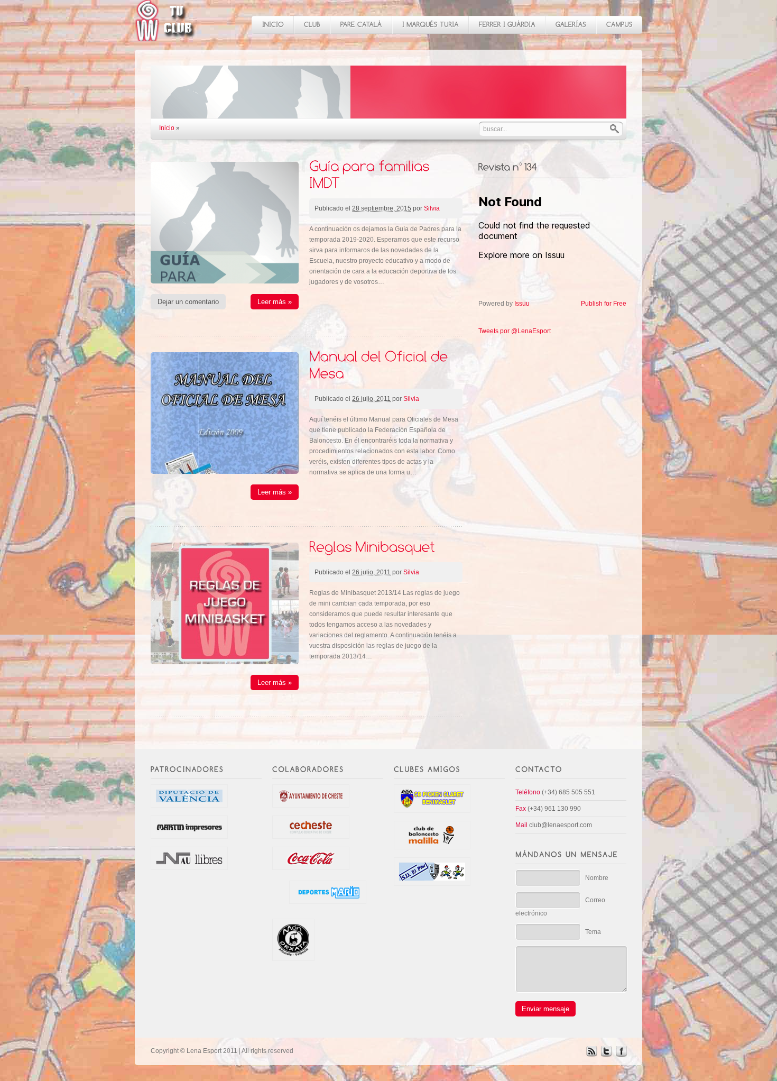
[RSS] (591, 1054)
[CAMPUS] (619, 25)
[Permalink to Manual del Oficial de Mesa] (380, 364)
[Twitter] (606, 1054)
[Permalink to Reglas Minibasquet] (372, 546)
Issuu (522, 303)
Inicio (166, 128)
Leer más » (274, 302)
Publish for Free (603, 303)
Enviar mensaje (545, 1009)
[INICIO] (272, 25)
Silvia (432, 208)
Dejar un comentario (188, 302)
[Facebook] (621, 1054)
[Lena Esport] (165, 35)
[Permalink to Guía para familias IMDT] (371, 174)
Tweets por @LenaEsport (514, 331)
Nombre (596, 878)
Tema (593, 932)
